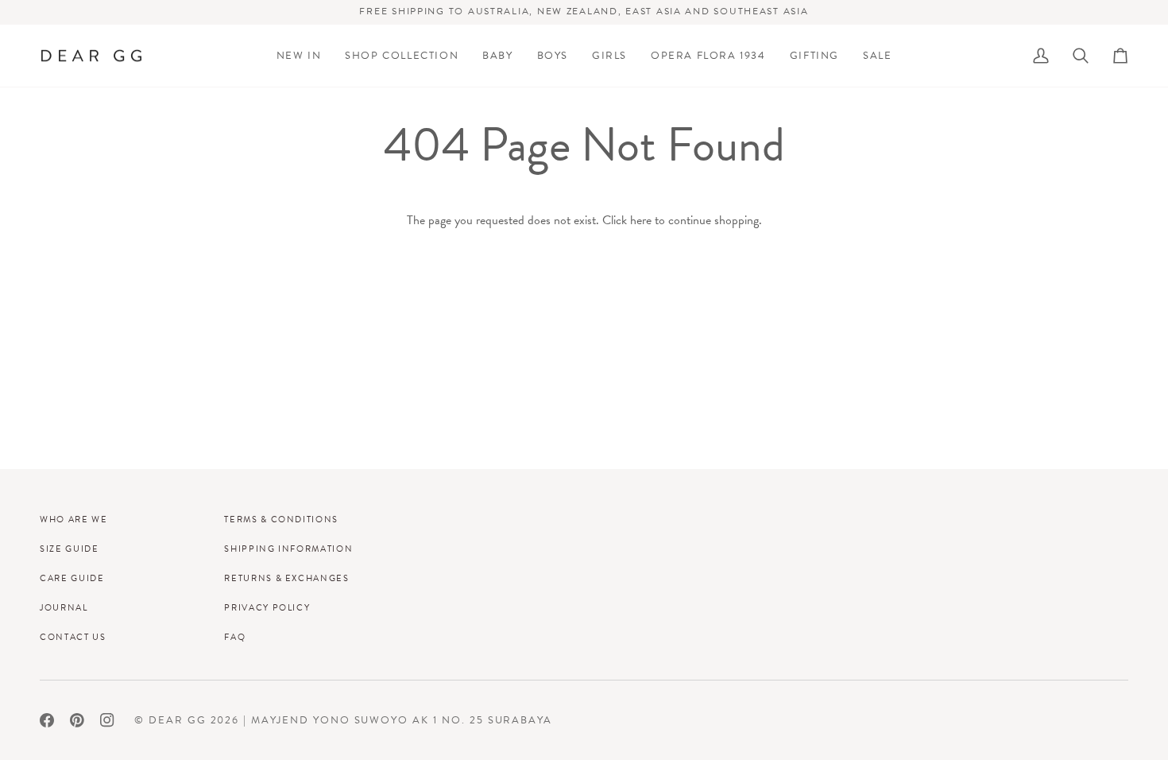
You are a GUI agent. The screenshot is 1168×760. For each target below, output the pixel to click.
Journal (64, 607)
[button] (401, 56)
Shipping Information (288, 548)
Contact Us (73, 636)
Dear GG (178, 719)
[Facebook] (47, 720)
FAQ (235, 636)
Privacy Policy (267, 607)
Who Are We (74, 519)
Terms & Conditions (281, 519)
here (641, 220)
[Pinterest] (77, 720)
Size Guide (69, 548)
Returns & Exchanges (286, 578)
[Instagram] (107, 720)
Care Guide (72, 578)
